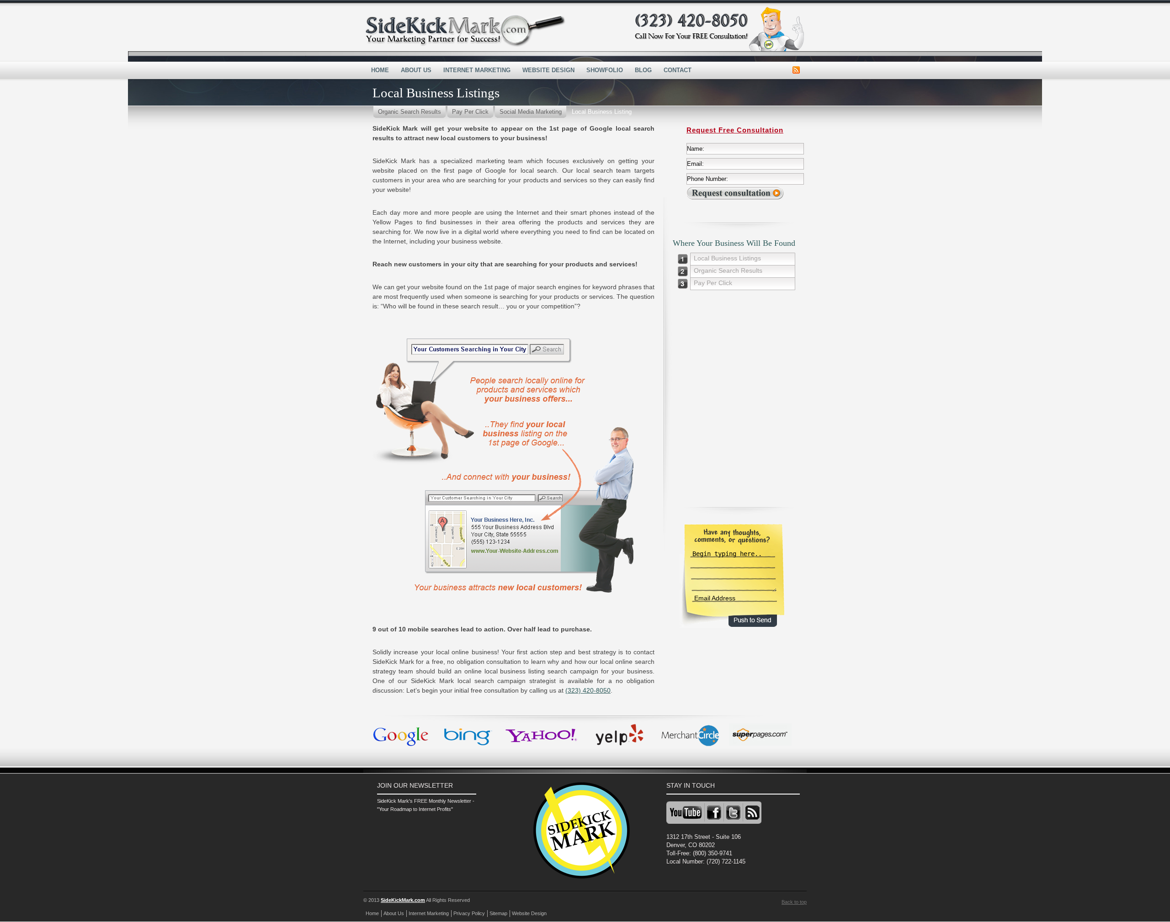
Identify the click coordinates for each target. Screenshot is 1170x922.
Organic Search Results (409, 111)
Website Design (548, 70)
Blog (643, 70)
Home (380, 70)
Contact (677, 70)
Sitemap (498, 913)
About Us (416, 70)
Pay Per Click (470, 111)
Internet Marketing (477, 70)
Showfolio (604, 70)
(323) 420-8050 (588, 690)
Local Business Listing (602, 111)
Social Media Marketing (531, 111)
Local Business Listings (727, 258)
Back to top (794, 902)
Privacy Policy (469, 913)
